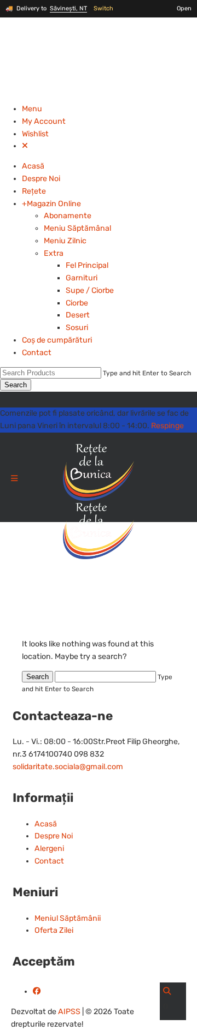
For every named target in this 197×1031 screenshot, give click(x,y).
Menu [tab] (32, 108)
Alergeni (49, 848)
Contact (36, 352)
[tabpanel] (98, 259)
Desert (78, 315)
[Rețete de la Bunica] (98, 502)
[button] (25, 146)
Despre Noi (41, 178)
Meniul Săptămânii (67, 918)
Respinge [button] (167, 425)
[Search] (167, 991)
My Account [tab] (44, 121)
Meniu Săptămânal (77, 228)
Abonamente (67, 215)
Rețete (34, 191)
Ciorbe (77, 303)
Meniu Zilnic (65, 240)
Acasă (33, 166)
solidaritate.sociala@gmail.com (68, 766)
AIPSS (69, 1011)
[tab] (109, 109)
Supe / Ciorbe (90, 290)
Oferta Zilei (53, 930)
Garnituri (81, 278)
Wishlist (35, 134)
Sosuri (77, 327)
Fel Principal (87, 265)
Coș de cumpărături (57, 340)
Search (15, 385)
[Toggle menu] (14, 479)
